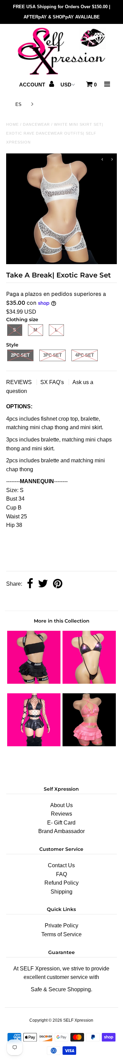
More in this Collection (62, 621)
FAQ (61, 874)
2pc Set (20, 355)
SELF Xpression (78, 1020)
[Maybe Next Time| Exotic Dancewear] (89, 744)
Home (12, 124)
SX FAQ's (52, 382)
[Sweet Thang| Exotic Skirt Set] (33, 744)
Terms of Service (61, 934)
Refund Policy (61, 883)
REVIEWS (19, 382)
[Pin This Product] (57, 584)
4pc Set (84, 355)
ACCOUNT (32, 84)
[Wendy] (89, 682)
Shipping (61, 892)
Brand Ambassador (61, 831)
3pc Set (52, 355)
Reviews (61, 814)
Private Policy (61, 925)
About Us (61, 805)
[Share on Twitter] (43, 584)
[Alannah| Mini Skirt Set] (33, 682)
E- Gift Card (61, 823)
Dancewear (36, 124)
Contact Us (61, 865)
